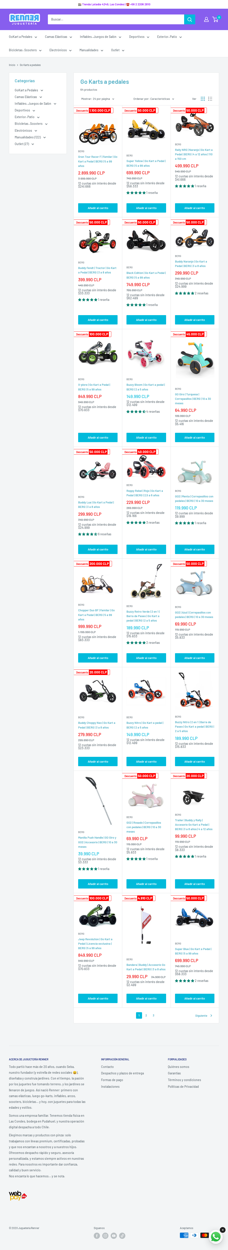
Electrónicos (58, 50)
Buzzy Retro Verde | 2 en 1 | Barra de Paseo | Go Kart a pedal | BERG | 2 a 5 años (143, 616)
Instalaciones (110, 1086)
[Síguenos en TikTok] (122, 1236)
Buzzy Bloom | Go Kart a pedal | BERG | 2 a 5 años (145, 387)
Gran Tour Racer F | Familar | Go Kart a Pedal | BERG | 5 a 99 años (97, 161)
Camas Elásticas (56, 37)
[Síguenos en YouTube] (114, 1236)
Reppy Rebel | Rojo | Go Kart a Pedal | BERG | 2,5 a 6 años (144, 493)
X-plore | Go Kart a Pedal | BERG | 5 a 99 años (94, 387)
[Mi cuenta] (206, 19)
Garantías (174, 1073)
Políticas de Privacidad (183, 1086)
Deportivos (137, 37)
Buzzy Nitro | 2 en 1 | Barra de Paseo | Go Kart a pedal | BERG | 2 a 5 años (194, 726)
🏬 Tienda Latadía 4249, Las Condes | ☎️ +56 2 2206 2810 (114, 4)
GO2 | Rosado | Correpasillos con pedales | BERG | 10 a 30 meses (143, 827)
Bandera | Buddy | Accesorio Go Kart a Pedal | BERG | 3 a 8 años (145, 967)
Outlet (115, 50)
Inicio (12, 64)
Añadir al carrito (98, 208)
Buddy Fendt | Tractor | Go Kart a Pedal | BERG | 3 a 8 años (97, 270)
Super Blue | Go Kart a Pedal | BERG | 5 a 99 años (193, 951)
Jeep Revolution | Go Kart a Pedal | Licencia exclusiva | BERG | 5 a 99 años (95, 943)
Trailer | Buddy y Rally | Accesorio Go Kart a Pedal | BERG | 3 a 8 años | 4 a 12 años (193, 824)
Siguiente (201, 1015)
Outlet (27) (22, 144)
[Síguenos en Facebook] (97, 1236)
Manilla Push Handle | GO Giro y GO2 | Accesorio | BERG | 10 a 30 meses (97, 842)
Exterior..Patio (167, 37)
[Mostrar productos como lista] (210, 99)
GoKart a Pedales (20, 37)
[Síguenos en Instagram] (105, 1236)
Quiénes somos (178, 1067)
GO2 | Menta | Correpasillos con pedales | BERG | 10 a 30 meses (194, 499)
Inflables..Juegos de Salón (98, 37)
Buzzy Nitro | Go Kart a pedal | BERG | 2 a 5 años (144, 725)
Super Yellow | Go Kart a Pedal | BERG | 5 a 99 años (145, 163)
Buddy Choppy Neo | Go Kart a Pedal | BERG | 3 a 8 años (96, 725)
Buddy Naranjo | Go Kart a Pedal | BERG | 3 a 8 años (191, 264)
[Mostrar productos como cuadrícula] (203, 99)
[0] (215, 19)
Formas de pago (112, 1080)
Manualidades (88, 50)
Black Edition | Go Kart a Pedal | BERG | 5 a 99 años (146, 275)
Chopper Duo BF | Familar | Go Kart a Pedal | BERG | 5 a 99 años (96, 614)
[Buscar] (189, 19)
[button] (136, 193)
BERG (81, 151)
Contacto (107, 1067)
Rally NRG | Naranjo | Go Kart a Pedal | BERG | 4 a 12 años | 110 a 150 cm (194, 154)
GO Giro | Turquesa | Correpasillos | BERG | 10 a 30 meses (193, 398)
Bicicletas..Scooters (23, 50)
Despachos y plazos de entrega (122, 1073)
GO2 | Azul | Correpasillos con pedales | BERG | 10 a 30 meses (194, 615)
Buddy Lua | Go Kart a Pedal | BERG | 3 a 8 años (96, 505)
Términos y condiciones (184, 1080)
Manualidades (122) (28, 137)
